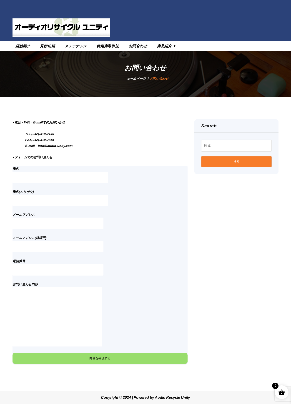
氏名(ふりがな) (23, 191)
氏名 (16, 169)
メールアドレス (24, 214)
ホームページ (136, 78)
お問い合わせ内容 (25, 284)
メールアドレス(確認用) (30, 238)
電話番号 (19, 261)
